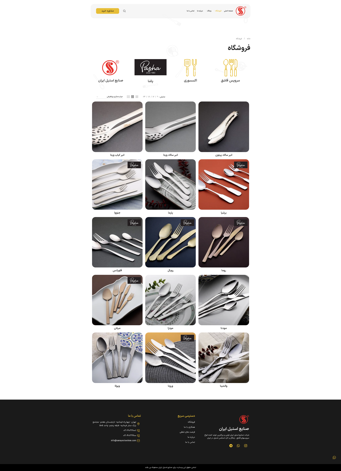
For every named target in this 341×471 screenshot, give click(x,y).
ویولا (117, 386)
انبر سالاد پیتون (223, 155)
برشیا (224, 213)
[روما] (223, 242)
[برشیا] (223, 184)
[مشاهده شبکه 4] (128, 97)
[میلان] (117, 300)
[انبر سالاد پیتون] (223, 127)
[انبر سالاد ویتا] (170, 127)
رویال (171, 271)
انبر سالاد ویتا (170, 155)
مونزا (170, 328)
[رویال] (170, 242)
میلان (117, 328)
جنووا (117, 213)
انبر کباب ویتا (117, 155)
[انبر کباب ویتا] (117, 127)
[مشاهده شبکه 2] (137, 97)
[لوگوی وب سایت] (241, 10)
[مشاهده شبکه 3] (132, 97)
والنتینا (223, 386)
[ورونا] (170, 357)
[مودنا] (223, 300)
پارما (170, 213)
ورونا (170, 386)
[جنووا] (117, 184)
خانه (248, 38)
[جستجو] (124, 11)
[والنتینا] (223, 357)
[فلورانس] (117, 242)
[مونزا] (170, 300)
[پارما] (170, 184)
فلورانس (117, 271)
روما (223, 271)
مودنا (224, 328)
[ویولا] (117, 357)
